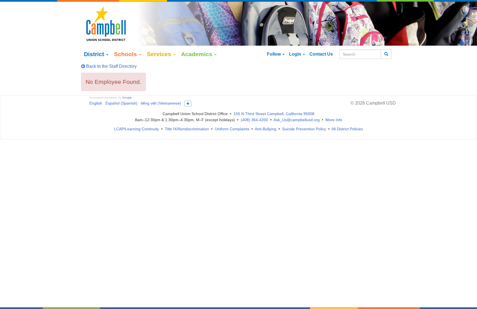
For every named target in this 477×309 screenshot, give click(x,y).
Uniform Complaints (232, 129)
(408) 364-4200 (254, 120)
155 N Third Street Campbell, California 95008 (274, 113)
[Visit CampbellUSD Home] (106, 23)
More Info (333, 120)
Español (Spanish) (121, 103)
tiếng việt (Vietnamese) (161, 103)
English (95, 103)
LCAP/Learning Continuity (136, 129)
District (95, 54)
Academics (197, 54)
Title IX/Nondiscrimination (187, 129)
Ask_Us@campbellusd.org (297, 120)
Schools (126, 54)
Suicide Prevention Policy (304, 129)
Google (127, 97)
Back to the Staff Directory (111, 66)
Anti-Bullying (265, 129)
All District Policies (347, 129)
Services (160, 54)
